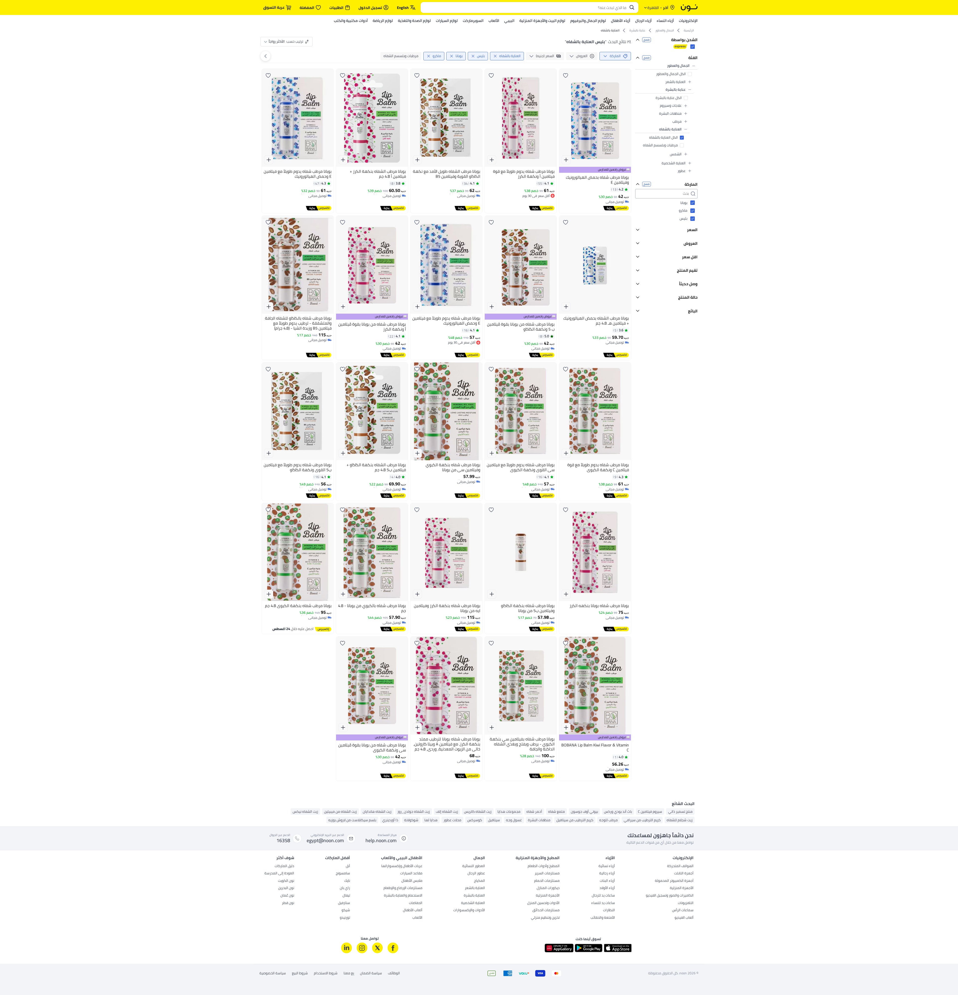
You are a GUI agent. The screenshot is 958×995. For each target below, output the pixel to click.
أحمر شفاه (534, 811)
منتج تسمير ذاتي (680, 811)
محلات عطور (452, 820)
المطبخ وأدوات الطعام (544, 866)
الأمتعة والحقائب (603, 918)
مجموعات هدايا (508, 811)
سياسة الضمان (371, 973)
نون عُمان (287, 896)
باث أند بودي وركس (618, 811)
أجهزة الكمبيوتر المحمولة (674, 881)
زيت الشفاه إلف (447, 811)
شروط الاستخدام (326, 973)
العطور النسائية (473, 866)
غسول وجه (514, 820)
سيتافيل (494, 820)
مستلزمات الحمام (547, 881)
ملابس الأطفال (411, 881)
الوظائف (394, 973)
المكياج (479, 881)
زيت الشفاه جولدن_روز (413, 811)
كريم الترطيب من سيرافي (642, 820)
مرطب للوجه (608, 820)
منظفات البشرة (539, 820)
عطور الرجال (476, 873)
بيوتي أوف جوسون (584, 811)
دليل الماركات (284, 866)
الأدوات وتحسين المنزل (543, 903)
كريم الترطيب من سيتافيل (574, 820)
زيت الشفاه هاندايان (377, 811)
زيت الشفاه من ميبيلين (340, 811)
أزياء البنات (607, 881)
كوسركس (474, 820)
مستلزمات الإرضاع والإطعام (402, 888)
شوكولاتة (411, 820)
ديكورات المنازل (548, 888)
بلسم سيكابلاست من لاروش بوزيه (352, 820)
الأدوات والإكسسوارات (469, 910)
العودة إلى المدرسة (279, 873)
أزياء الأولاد (607, 888)
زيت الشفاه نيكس (305, 811)
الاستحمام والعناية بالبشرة (403, 896)
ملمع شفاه (556, 811)
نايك (347, 881)
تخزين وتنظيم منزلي (545, 918)
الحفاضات (415, 903)
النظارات (609, 910)
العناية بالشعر (475, 888)
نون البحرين (286, 888)
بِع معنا (349, 973)
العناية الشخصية (473, 903)
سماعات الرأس (683, 910)
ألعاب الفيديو (684, 918)
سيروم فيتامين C (650, 811)
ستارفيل (344, 903)
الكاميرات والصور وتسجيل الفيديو (670, 896)
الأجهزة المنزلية (682, 888)
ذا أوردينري (390, 820)
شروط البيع (300, 973)
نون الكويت (286, 881)
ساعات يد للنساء (603, 903)
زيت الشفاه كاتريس (477, 811)
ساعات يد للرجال (603, 896)
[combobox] (524, 7)
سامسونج (343, 873)
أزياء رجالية (607, 873)
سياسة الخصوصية (272, 973)
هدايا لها (431, 820)
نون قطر (288, 903)
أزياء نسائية (607, 866)
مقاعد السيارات (411, 873)
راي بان (345, 888)
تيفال (346, 896)
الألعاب (417, 918)
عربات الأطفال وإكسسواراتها (401, 866)
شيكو (346, 910)
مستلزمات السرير (547, 873)
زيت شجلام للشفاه (680, 820)
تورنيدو (345, 918)
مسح (646, 40)
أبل (348, 866)
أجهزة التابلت (684, 873)
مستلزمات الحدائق (546, 910)
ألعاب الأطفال (412, 910)
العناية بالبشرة (474, 896)
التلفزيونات (686, 903)
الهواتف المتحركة (680, 866)
